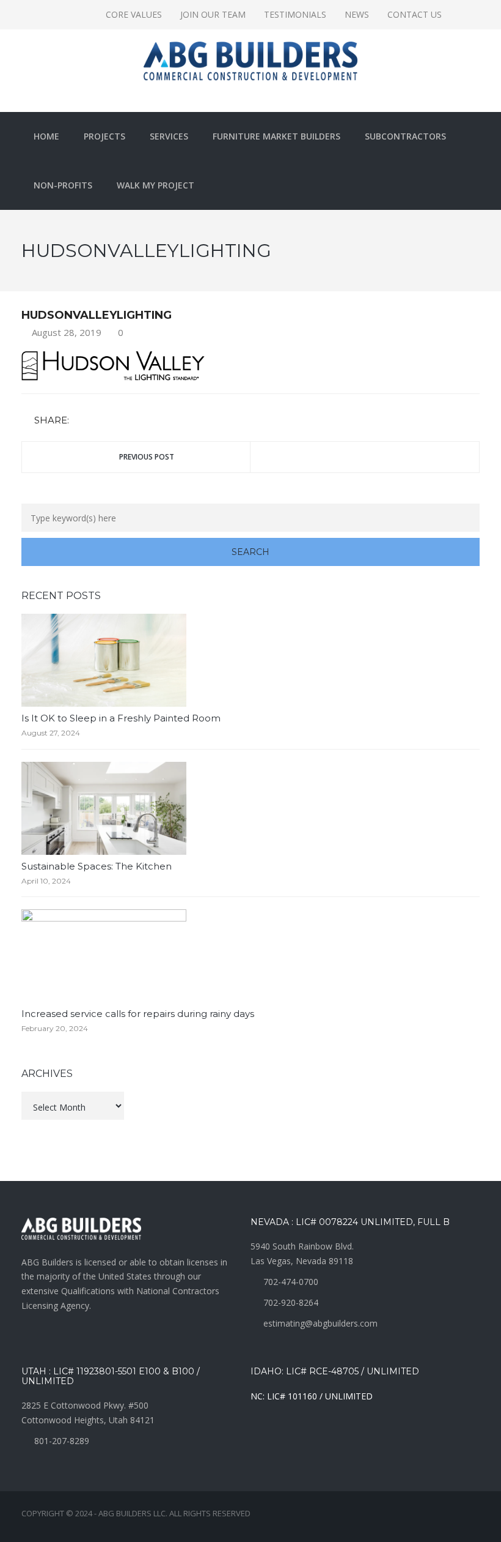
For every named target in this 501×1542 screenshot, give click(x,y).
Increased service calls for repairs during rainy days (137, 1013)
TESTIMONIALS (295, 14)
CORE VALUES (134, 14)
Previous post (146, 457)
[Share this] (81, 420)
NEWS (357, 14)
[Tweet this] (98, 420)
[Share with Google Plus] (116, 420)
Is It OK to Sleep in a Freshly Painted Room (121, 718)
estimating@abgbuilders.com (320, 1323)
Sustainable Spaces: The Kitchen (96, 866)
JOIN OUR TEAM (213, 14)
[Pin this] (134, 420)
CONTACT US (414, 14)
